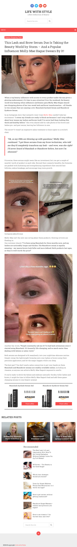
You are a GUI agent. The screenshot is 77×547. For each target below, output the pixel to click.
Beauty (7, 37)
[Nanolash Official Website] (29, 394)
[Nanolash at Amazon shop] (30, 399)
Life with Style (38, 12)
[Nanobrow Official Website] (63, 394)
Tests (20, 37)
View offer (29, 404)
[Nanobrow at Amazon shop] (64, 399)
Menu (3, 30)
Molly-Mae (47, 115)
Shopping (14, 37)
